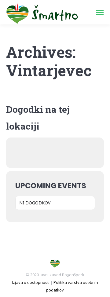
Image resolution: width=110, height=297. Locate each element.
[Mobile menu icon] (100, 12)
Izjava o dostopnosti (31, 282)
